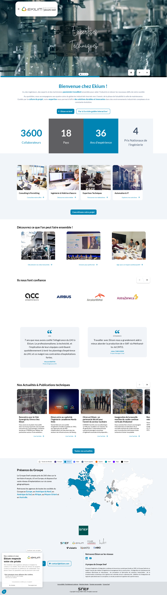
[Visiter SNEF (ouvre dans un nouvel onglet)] (64, 542)
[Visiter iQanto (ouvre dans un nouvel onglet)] (85, 547)
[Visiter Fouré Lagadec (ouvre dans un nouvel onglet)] (91, 542)
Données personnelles (96, 584)
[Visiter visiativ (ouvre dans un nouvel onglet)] (71, 547)
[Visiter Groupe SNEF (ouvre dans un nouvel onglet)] (83, 530)
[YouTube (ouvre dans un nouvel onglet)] (90, 558)
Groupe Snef (106, 584)
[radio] (45, 462)
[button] (80, 74)
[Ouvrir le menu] (18, 9)
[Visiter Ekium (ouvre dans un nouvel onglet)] (78, 542)
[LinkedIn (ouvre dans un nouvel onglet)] (86, 558)
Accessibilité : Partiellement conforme (68, 584)
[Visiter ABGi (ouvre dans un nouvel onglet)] (97, 547)
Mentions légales (84, 584)
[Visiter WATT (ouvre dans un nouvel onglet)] (103, 541)
